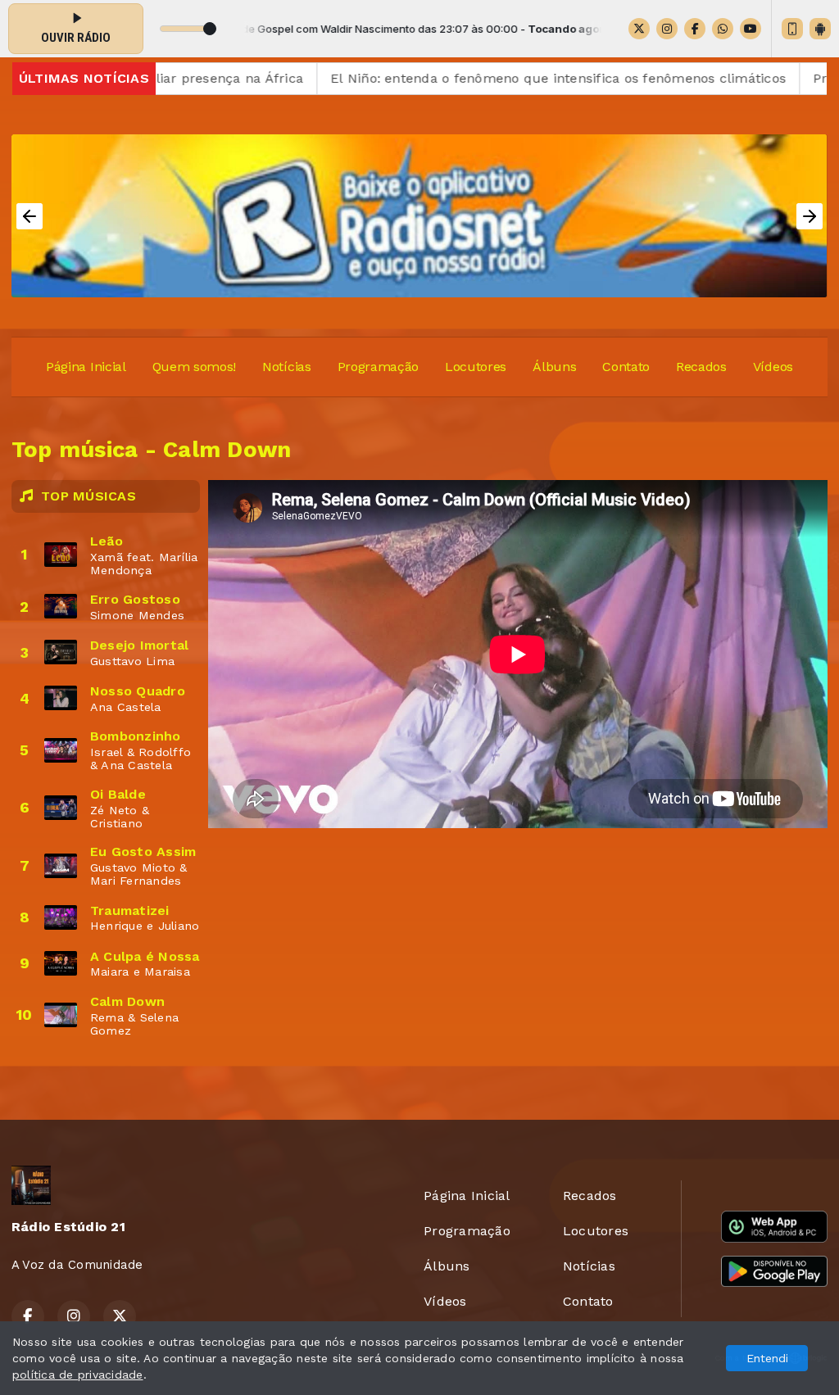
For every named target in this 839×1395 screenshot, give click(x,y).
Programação (378, 366)
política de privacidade (77, 1374)
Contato (626, 366)
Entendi (767, 1358)
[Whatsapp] (722, 28)
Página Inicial (86, 366)
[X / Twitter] (639, 28)
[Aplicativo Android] (820, 28)
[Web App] (792, 28)
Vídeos (773, 366)
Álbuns (554, 366)
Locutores (475, 366)
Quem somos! (194, 366)
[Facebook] (694, 28)
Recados (701, 366)
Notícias (286, 366)
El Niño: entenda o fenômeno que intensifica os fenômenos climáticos (512, 78)
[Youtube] (750, 28)
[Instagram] (667, 28)
